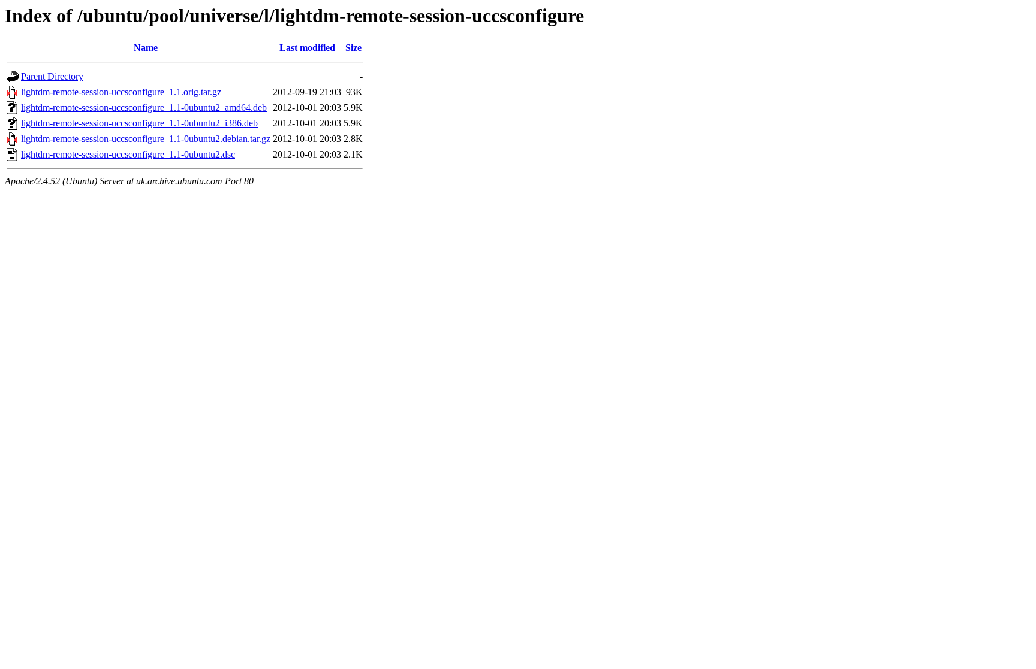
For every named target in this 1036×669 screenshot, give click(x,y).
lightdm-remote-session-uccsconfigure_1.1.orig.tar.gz (121, 92)
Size (353, 48)
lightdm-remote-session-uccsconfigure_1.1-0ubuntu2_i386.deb (139, 123)
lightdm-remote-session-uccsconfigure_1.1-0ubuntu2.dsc (128, 154)
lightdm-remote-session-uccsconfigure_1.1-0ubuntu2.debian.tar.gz (145, 139)
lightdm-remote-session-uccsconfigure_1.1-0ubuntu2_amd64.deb (144, 107)
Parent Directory (52, 76)
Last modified (307, 48)
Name (146, 48)
